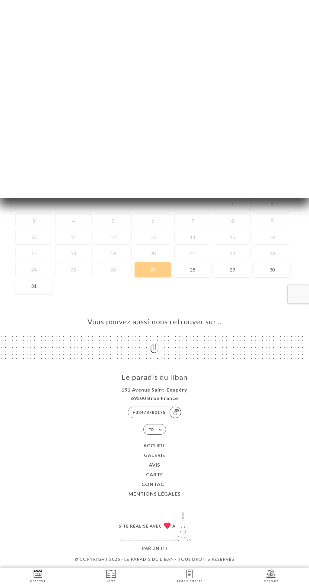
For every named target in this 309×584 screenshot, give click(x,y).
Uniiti (159, 548)
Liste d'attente (189, 580)
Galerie (154, 455)
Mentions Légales (155, 494)
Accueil (154, 445)
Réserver (38, 580)
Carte (154, 474)
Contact (155, 484)
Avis (154, 465)
